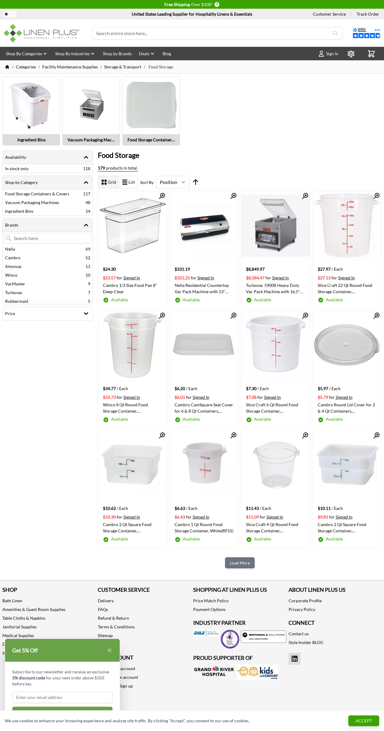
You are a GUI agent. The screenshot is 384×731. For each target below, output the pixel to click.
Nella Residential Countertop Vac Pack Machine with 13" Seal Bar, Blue (202, 288)
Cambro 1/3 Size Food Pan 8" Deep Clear (130, 288)
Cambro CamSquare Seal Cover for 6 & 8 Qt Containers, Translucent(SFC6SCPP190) (204, 408)
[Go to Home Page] (7, 67)
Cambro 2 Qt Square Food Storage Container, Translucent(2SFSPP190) (127, 527)
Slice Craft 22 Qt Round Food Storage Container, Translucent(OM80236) (345, 288)
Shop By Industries (72, 53)
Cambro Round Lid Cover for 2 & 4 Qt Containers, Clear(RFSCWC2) (346, 408)
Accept (364, 720)
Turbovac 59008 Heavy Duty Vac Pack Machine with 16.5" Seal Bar (273, 288)
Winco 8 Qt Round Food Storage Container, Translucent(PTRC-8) (125, 408)
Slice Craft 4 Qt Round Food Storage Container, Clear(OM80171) (272, 527)
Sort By (147, 182)
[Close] (109, 650)
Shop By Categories (24, 53)
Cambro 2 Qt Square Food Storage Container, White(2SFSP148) (342, 527)
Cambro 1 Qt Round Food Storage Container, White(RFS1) (204, 527)
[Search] (335, 33)
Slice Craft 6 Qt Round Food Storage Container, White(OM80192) (272, 408)
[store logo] (42, 33)
